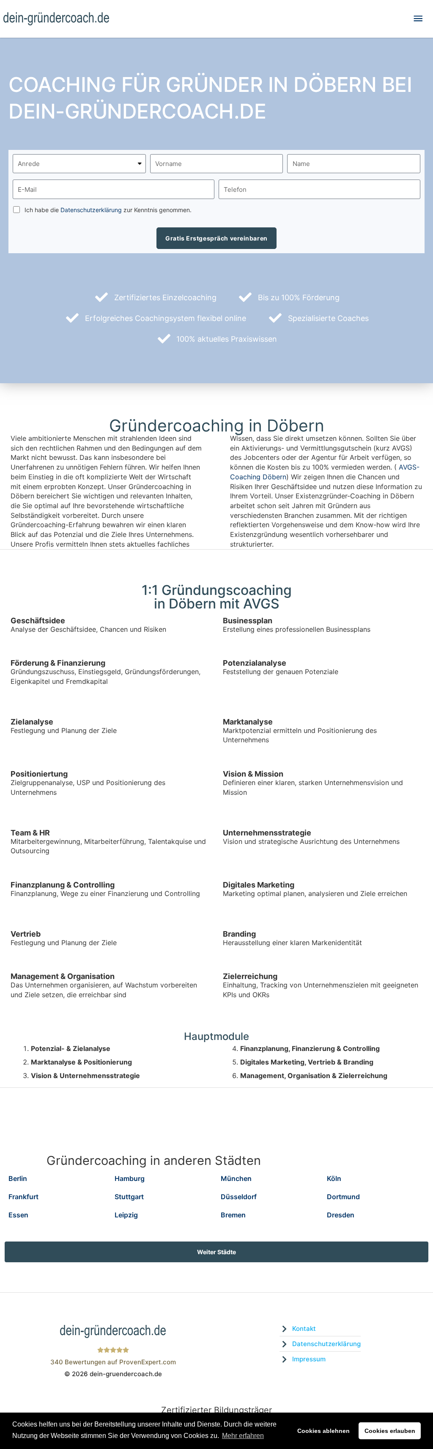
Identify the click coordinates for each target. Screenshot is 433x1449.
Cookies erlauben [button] (389, 1430)
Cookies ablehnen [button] (323, 1430)
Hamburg (130, 1178)
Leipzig (126, 1215)
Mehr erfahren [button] (243, 1435)
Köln (334, 1178)
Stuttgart (129, 1196)
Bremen (233, 1215)
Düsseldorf (239, 1196)
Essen (18, 1215)
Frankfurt (23, 1196)
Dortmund (343, 1196)
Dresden (340, 1215)
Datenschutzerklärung (91, 209)
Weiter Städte (216, 1251)
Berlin (17, 1178)
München (236, 1178)
